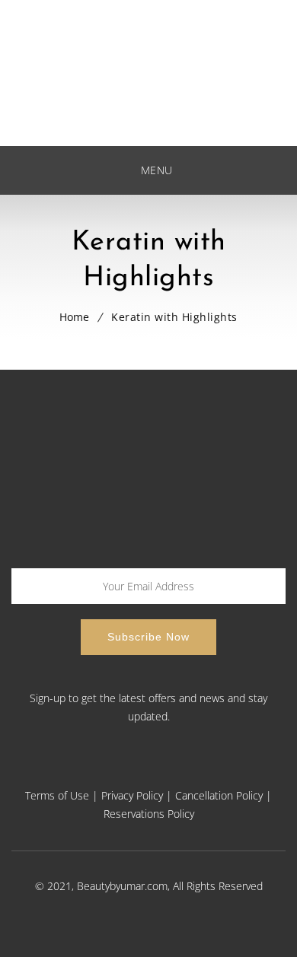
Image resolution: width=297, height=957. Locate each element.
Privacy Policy (132, 795)
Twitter (127, 769)
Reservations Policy (149, 813)
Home (74, 317)
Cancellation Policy (219, 795)
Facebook (88, 769)
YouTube (165, 769)
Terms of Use (57, 795)
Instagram (204, 769)
